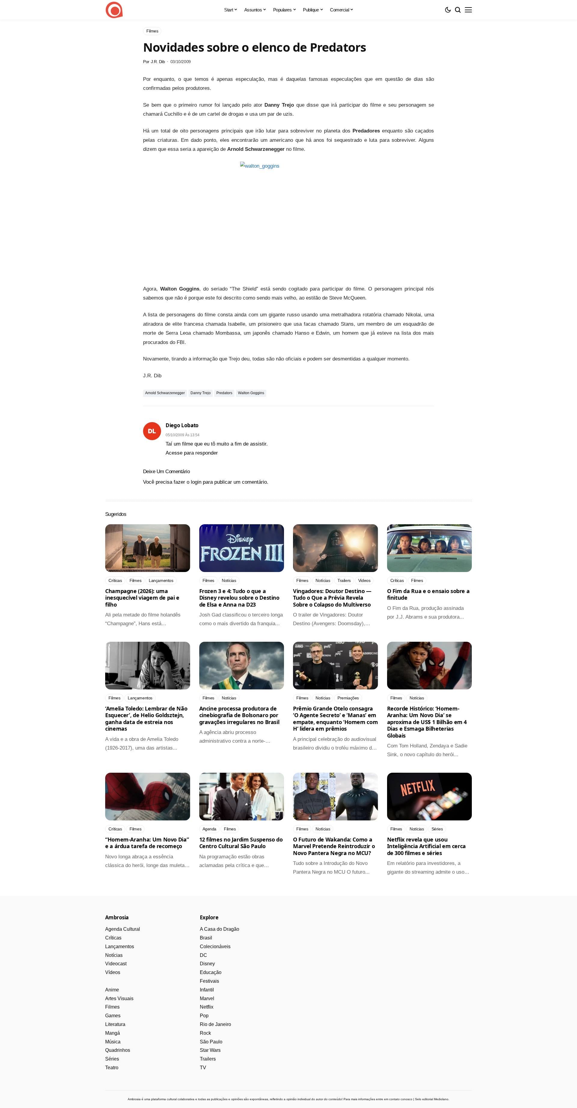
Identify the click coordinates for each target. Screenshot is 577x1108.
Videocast (116, 963)
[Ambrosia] (114, 10)
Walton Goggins (251, 393)
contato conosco (400, 1099)
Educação (210, 972)
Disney (207, 963)
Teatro (111, 1067)
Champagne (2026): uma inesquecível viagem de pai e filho (142, 597)
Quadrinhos (117, 1050)
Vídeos (112, 972)
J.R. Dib (158, 61)
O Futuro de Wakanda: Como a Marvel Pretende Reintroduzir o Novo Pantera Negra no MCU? (334, 846)
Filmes (112, 1006)
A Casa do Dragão (219, 929)
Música (113, 1041)
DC (203, 955)
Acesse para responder (192, 453)
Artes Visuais (119, 998)
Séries (112, 1058)
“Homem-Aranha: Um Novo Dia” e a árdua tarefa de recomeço (147, 843)
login (196, 482)
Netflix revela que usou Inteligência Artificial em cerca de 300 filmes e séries (426, 846)
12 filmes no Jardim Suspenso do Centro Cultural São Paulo (241, 843)
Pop (204, 1015)
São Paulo (211, 1041)
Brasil (206, 937)
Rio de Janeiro (215, 1024)
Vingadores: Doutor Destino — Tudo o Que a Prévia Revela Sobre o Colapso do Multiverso (332, 597)
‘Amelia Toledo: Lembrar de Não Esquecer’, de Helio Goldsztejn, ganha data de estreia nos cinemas (146, 718)
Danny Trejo (201, 393)
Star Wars (210, 1050)
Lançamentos (119, 946)
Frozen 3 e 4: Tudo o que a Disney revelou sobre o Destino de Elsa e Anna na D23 (239, 597)
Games (113, 1015)
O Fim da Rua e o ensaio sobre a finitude (428, 594)
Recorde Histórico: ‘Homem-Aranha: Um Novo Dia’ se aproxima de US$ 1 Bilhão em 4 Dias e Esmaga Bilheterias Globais (427, 722)
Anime (112, 989)
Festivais (209, 981)
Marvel (207, 998)
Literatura (115, 1024)
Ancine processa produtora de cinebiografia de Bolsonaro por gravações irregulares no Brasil (239, 715)
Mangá (112, 1033)
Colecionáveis (215, 946)
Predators (224, 393)
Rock (205, 1033)
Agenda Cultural (122, 929)
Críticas (113, 937)
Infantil (207, 989)
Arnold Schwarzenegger (165, 393)
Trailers (208, 1058)
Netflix (206, 1006)
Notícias (114, 955)
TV (203, 1067)
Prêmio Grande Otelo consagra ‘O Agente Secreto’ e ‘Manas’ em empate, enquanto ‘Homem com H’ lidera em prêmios (335, 718)
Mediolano (441, 1099)
